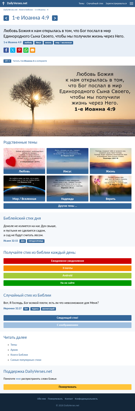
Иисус (38, 43)
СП (6, 61)
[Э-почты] (33, 51)
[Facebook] (7, 51)
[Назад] (6, 18)
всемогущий (48, 309)
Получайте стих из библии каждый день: (40, 253)
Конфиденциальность (86, 399)
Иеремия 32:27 (13, 308)
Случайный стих (95, 3)
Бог (26, 309)
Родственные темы (20, 142)
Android (67, 275)
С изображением (67, 325)
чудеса (35, 309)
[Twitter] (13, 51)
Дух (23, 241)
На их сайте (67, 283)
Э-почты (68, 268)
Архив (14, 350)
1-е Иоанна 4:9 (12, 42)
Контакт (69, 399)
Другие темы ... (67, 206)
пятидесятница (35, 241)
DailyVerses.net (10, 10)
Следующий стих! (67, 318)
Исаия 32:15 (11, 241)
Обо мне (41, 399)
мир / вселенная (63, 43)
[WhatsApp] (26, 50)
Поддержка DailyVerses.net (28, 372)
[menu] (131, 5)
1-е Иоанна (40, 10)
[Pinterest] (20, 51)
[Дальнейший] (54, 18)
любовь (28, 43)
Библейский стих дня (22, 218)
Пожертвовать (67, 387)
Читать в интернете (30, 61)
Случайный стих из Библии (27, 295)
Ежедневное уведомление (67, 261)
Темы (81, 3)
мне (18, 379)
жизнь (48, 43)
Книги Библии (26, 10)
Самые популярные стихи (26, 360)
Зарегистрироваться (116, 3)
